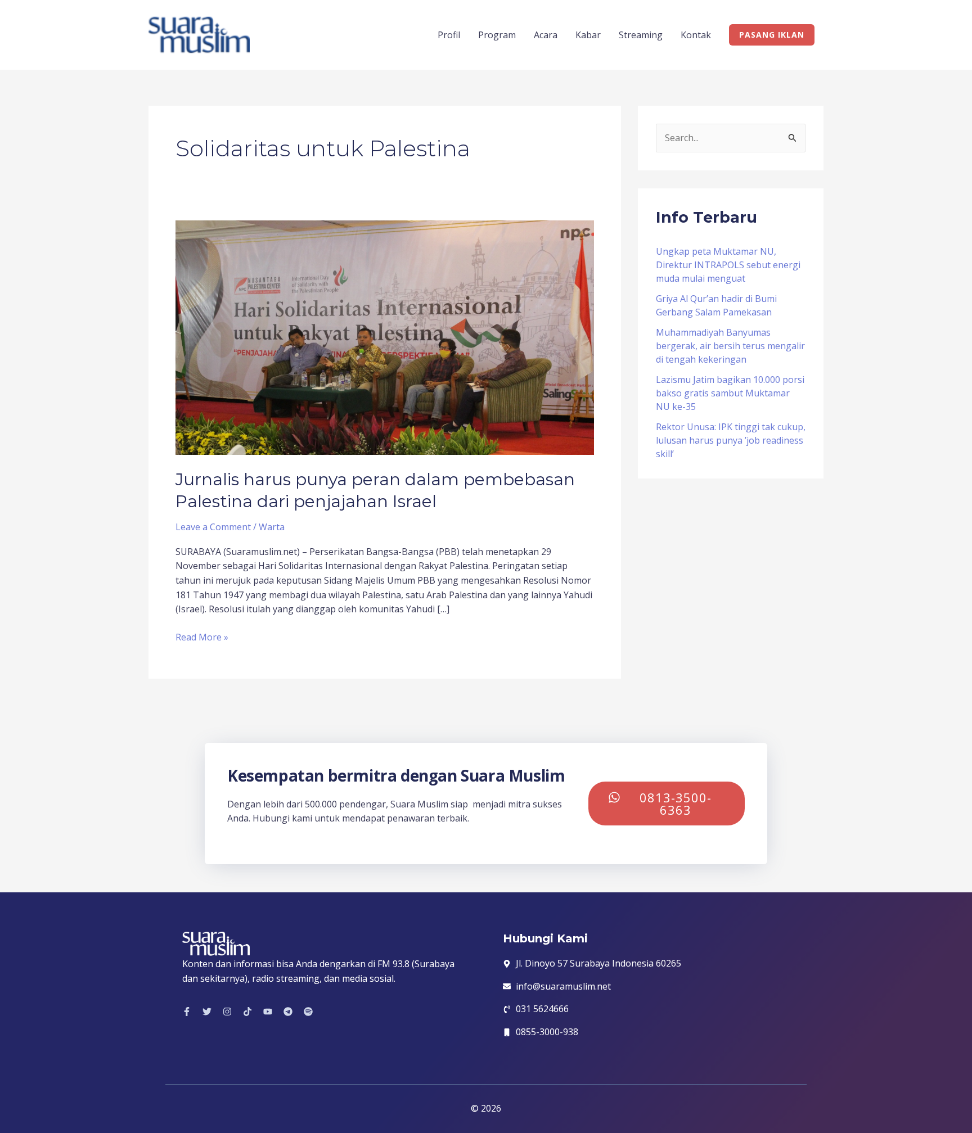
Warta (272, 527)
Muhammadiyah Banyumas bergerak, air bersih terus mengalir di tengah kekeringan (730, 345)
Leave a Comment (213, 527)
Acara (545, 35)
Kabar (588, 35)
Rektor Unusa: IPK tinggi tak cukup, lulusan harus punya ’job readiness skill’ (731, 440)
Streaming (641, 35)
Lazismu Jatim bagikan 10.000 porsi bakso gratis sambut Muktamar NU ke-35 (730, 393)
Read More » (202, 636)
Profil (449, 35)
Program (497, 35)
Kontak (696, 35)
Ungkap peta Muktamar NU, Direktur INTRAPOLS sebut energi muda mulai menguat (728, 265)
